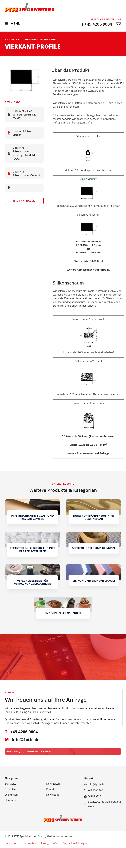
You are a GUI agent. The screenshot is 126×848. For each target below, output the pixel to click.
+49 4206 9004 (96, 24)
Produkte (11, 39)
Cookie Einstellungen (75, 843)
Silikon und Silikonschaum (38, 39)
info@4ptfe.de (25, 739)
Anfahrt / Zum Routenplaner (27, 751)
